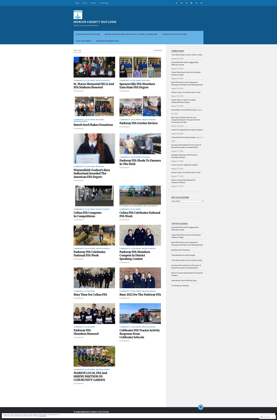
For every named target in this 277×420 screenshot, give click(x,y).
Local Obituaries (83, 41)
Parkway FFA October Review (138, 123)
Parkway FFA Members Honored (86, 332)
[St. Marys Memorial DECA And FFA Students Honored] (94, 67)
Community (79, 80)
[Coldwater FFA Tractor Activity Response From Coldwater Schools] (140, 313)
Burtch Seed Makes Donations (93, 125)
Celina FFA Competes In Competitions (87, 214)
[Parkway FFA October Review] (140, 106)
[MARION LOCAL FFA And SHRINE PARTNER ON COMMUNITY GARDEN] (94, 356)
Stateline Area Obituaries (180, 250)
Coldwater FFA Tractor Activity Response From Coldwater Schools (139, 334)
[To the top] (200, 407)
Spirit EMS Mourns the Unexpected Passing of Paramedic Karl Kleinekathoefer (187, 83)
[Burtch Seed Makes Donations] (94, 106)
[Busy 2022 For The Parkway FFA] (140, 277)
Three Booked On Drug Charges (183, 137)
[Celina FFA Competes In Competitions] (94, 196)
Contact (93, 3)
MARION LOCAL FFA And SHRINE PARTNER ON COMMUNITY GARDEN (90, 376)
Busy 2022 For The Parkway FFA (140, 294)
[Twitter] (182, 3)
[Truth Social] (196, 3)
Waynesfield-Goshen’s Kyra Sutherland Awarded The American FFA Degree (92, 173)
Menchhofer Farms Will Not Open (184, 110)
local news (90, 80)
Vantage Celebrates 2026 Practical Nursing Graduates (184, 156)
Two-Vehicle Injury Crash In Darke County (186, 55)
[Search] (201, 3)
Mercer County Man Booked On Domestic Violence (183, 181)
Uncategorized (103, 80)
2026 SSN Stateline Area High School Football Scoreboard (131, 34)
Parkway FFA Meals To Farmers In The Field (140, 162)
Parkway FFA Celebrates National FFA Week (89, 253)
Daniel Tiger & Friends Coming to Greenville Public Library (183, 101)
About (85, 3)
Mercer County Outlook (95, 21)
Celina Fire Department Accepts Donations (187, 130)
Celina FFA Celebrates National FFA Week (139, 214)
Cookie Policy (42, 416)
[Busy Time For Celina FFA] (94, 277)
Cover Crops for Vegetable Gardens (184, 165)
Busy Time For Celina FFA (90, 294)
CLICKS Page (104, 3)
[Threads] (186, 3)
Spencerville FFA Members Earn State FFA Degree (137, 85)
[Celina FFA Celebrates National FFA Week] (140, 196)
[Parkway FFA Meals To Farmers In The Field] (140, 143)
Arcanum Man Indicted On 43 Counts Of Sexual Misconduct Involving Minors (186, 146)
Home (77, 3)
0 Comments (79, 91)
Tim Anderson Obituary (180, 285)
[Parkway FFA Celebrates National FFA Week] (94, 235)
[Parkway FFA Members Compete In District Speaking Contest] (140, 235)
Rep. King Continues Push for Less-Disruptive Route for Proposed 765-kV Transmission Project (185, 119)
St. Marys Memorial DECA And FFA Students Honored (94, 85)
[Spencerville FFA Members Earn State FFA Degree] (140, 67)
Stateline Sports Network (88, 34)
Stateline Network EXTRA (107, 41)
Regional (146, 80)
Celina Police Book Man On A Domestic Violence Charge (186, 73)
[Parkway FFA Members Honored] (94, 313)
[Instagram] (191, 3)
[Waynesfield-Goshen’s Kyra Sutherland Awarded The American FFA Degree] (94, 148)
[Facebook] (177, 3)
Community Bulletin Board (174, 34)
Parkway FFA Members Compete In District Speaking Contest (134, 255)
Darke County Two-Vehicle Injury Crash (186, 92)
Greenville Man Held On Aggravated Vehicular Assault (184, 63)
